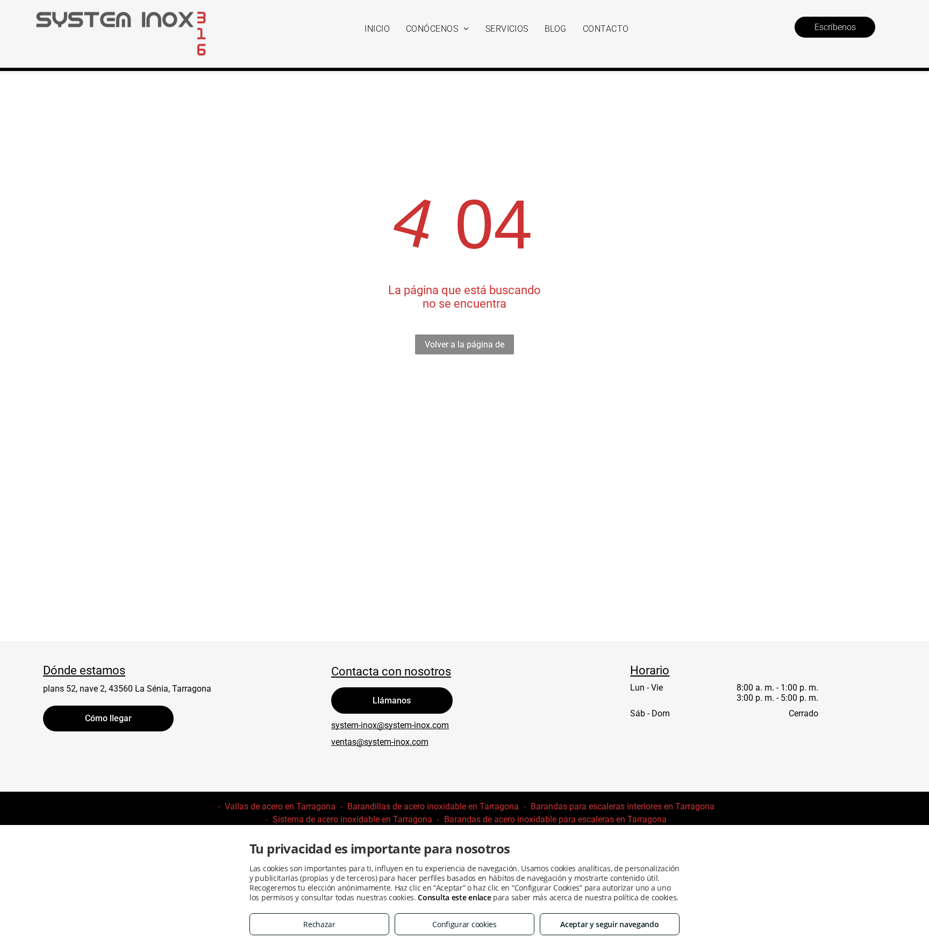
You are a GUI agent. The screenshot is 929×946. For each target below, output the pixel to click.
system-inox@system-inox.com (390, 725)
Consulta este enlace (454, 897)
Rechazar (319, 924)
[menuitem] (377, 29)
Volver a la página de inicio (464, 346)
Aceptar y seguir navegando (609, 924)
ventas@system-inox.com (379, 742)
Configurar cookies (464, 924)
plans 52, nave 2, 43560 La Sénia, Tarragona (127, 689)
